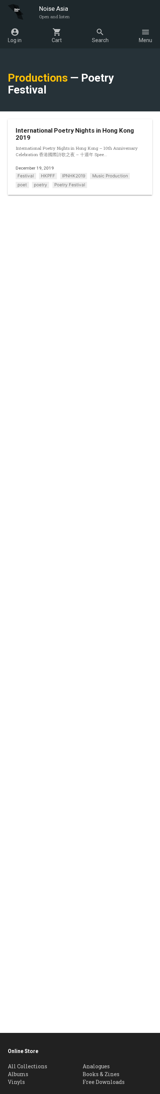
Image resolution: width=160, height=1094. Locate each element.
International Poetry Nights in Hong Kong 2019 (75, 134)
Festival (25, 175)
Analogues (96, 1066)
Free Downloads (104, 1081)
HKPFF (48, 175)
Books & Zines (101, 1074)
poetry (40, 184)
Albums (18, 1074)
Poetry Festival (69, 184)
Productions (38, 78)
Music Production (110, 175)
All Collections (27, 1066)
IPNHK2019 (73, 175)
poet (22, 184)
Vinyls (16, 1081)
